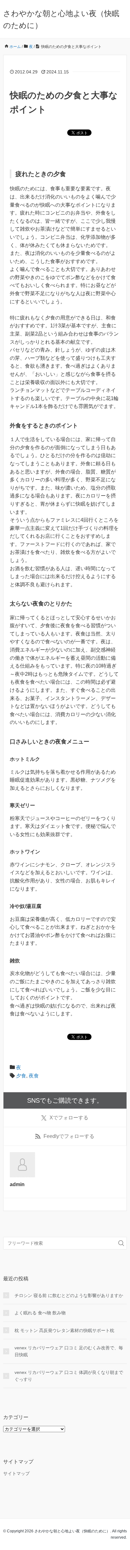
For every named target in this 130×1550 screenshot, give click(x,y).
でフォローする (69, 1117)
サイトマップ (16, 1473)
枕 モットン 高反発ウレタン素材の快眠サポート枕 (64, 1330)
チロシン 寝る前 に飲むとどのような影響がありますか (69, 1295)
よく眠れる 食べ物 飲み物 (40, 1312)
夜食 (34, 1075)
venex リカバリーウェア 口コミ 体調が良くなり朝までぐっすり (69, 1376)
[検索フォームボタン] (121, 1243)
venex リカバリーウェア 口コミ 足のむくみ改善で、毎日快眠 (69, 1351)
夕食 (21, 1075)
